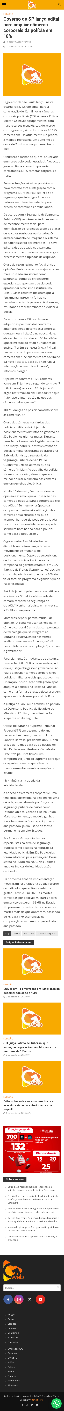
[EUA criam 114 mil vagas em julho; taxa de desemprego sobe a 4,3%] (32, 964)
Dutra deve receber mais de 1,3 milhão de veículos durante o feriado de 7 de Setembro (31, 1188)
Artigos (11, 1314)
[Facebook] (8, 1299)
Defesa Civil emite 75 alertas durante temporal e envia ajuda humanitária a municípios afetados (33, 1219)
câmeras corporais (47, 933)
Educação (13, 1341)
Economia (13, 1337)
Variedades (14, 1380)
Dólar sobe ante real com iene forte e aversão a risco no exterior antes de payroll (28, 1105)
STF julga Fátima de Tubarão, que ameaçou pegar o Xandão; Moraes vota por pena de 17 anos (29, 1047)
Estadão (8, 14)
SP (32, 933)
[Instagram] (19, 1299)
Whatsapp (13, 1385)
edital (17, 933)
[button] (56, 1403)
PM (25, 933)
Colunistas (13, 1332)
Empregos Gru (15, 1348)
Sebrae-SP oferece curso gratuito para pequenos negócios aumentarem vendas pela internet (33, 1210)
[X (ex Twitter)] (29, 1299)
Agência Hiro (36, 1399)
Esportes (12, 1353)
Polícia (11, 1362)
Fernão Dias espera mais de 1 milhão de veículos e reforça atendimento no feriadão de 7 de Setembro (33, 1199)
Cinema (12, 1328)
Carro (11, 1319)
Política (11, 1366)
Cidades (12, 1323)
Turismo (12, 1375)
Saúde (11, 1371)
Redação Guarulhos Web (18, 41)
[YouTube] (40, 1299)
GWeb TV (12, 1357)
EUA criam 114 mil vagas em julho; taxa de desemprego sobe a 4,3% (31, 991)
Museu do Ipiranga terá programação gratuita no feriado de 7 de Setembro (33, 1229)
